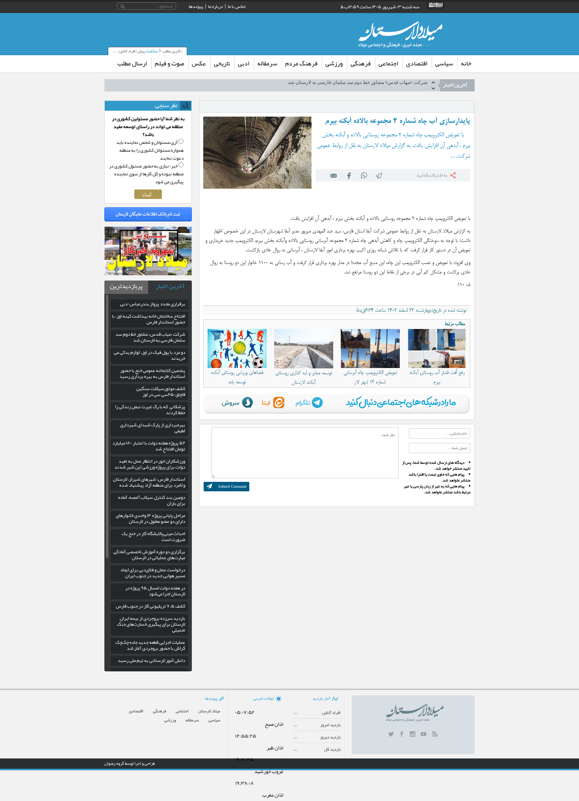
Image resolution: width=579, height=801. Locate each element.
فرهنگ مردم (301, 63)
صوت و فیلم (169, 63)
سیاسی (444, 63)
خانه (466, 63)
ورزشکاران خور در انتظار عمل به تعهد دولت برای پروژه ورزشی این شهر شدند (149, 464)
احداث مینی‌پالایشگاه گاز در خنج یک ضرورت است (153, 536)
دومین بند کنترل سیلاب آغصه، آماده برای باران (151, 500)
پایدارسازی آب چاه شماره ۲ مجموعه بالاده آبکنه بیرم (397, 121)
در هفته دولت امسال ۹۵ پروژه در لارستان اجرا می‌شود (155, 590)
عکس (199, 63)
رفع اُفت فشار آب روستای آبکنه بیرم (436, 377)
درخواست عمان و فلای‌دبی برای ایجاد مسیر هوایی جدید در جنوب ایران (152, 572)
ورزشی (334, 63)
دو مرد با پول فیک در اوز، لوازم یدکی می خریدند (381, 85)
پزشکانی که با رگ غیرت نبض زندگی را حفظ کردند (150, 409)
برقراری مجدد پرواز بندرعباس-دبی (152, 304)
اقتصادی (416, 63)
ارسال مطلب (132, 63)
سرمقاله (267, 63)
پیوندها (196, 6)
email (332, 175)
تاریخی (222, 63)
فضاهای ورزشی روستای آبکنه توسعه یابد (237, 377)
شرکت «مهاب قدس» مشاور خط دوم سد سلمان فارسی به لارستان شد (150, 337)
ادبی (243, 63)
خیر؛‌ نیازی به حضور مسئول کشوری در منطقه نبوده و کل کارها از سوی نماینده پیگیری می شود (146, 173)
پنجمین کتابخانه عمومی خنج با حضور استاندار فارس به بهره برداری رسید (152, 373)
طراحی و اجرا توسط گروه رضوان (129, 763)
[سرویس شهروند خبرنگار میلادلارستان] (148, 273)
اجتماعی (388, 63)
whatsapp (362, 175)
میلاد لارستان (209, 711)
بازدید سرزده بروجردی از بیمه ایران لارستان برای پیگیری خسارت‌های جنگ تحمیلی (151, 624)
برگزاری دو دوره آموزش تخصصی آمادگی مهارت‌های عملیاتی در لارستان (149, 554)
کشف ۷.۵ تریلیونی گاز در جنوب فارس (150, 606)
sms (377, 175)
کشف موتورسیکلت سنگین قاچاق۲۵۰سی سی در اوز (160, 391)
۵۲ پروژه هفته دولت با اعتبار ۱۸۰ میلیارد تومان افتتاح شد (148, 445)
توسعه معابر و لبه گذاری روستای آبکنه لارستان (303, 378)
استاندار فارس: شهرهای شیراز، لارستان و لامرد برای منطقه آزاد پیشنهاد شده (149, 482)
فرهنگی (361, 63)
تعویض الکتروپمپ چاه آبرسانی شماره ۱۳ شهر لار (370, 377)
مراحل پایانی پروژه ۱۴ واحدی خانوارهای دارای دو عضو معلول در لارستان (150, 518)
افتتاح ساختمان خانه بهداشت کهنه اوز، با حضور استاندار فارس (148, 319)
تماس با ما (237, 6)
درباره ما (215, 6)
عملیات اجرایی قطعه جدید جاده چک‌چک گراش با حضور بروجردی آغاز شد (150, 645)
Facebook (347, 175)
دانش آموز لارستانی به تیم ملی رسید (151, 660)
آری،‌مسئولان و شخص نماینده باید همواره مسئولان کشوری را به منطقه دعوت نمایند (150, 150)
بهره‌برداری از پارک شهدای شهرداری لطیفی (152, 427)
